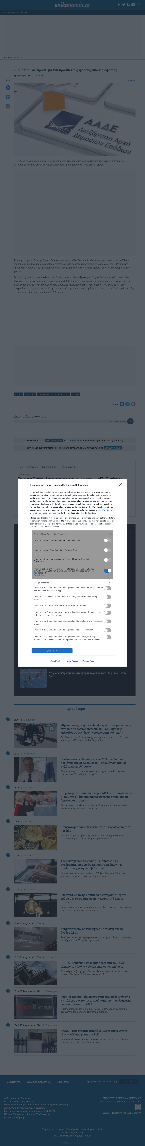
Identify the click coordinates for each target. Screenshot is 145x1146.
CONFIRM (52, 651)
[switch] (107, 540)
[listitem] (72, 534)
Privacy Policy (88, 661)
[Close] (121, 485)
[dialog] (72, 573)
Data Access (72, 661)
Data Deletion (56, 661)
